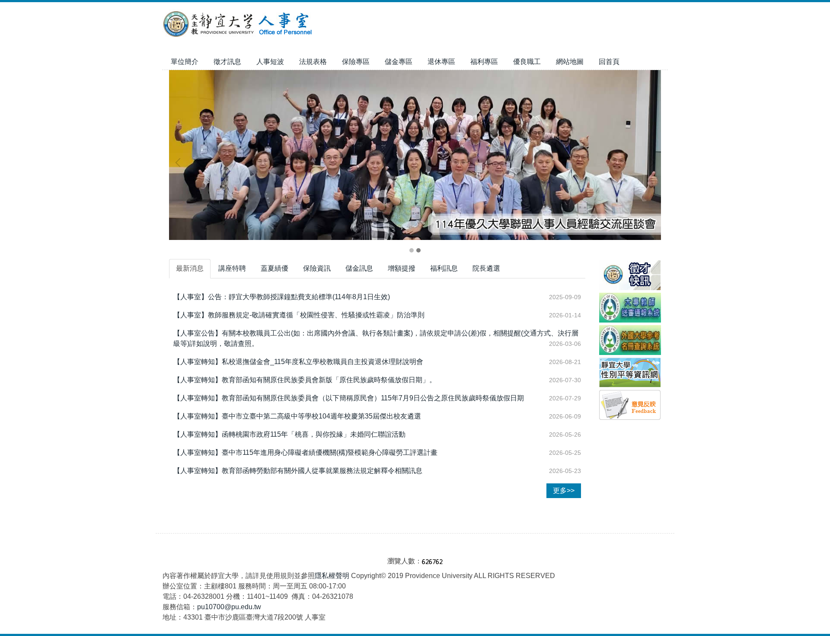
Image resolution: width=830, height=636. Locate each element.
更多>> (564, 490)
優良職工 (527, 61)
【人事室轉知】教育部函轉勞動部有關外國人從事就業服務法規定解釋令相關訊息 (297, 470)
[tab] (411, 250)
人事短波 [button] (270, 61)
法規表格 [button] (313, 61)
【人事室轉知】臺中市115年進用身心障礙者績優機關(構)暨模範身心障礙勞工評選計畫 (305, 452)
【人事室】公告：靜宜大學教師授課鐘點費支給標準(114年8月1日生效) (281, 296)
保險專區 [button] (356, 61)
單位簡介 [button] (184, 61)
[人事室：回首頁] (239, 25)
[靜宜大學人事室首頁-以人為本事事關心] (415, 155)
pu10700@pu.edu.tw (229, 606)
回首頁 (609, 61)
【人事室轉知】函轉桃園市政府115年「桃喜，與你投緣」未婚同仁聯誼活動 (289, 434)
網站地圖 (570, 61)
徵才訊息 (227, 61)
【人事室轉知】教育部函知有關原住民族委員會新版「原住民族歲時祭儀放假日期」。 (304, 380)
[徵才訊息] (630, 274)
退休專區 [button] (441, 61)
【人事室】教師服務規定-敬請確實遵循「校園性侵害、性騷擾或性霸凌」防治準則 (299, 315)
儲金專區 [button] (398, 61)
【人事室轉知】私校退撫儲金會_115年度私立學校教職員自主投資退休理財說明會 (298, 361)
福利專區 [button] (484, 61)
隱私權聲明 (332, 575)
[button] (180, 162)
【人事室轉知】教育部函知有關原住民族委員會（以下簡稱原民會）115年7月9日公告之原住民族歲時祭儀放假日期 (348, 398)
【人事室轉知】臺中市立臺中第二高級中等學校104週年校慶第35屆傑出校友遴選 (297, 416)
